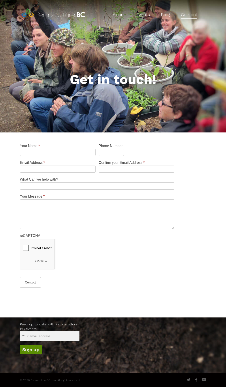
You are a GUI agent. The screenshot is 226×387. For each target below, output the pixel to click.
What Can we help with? (39, 179)
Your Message (32, 196)
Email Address (32, 162)
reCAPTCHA (30, 236)
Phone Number (110, 146)
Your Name (30, 146)
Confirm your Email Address (122, 162)
